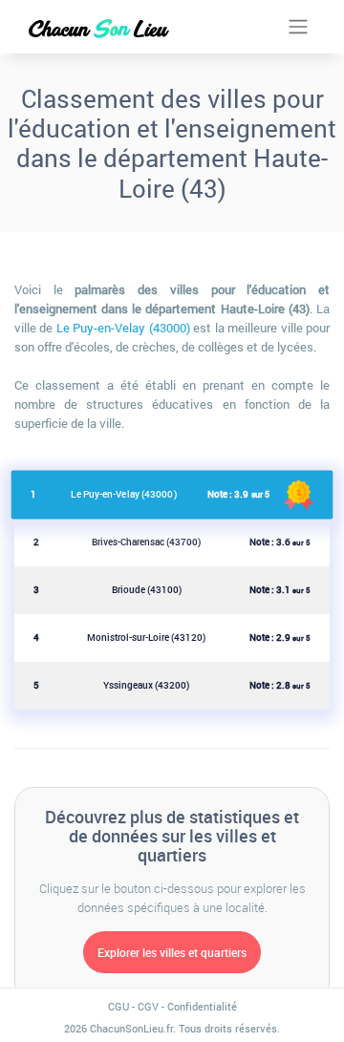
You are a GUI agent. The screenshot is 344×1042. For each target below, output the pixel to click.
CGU (118, 1006)
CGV (148, 1006)
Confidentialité (202, 1006)
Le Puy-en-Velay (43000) (123, 327)
